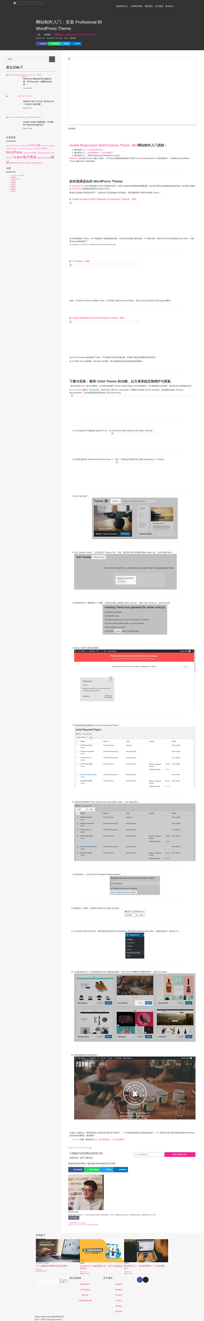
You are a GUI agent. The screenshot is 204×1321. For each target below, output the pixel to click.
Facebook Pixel (45, 145)
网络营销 (13, 189)
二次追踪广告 (27, 153)
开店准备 (13, 182)
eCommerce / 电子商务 (17, 175)
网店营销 (48, 158)
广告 (14, 157)
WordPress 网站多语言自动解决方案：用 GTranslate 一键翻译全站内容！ (37, 81)
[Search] (52, 59)
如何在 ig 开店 (50, 153)
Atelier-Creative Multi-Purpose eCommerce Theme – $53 (104, 199)
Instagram (30, 148)
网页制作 (18, 163)
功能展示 (13, 180)
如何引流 (8, 158)
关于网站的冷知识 (15, 179)
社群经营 (13, 184)
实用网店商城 (136, 6)
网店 (43, 158)
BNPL (13, 145)
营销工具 (13, 191)
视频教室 (118, 1290)
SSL (47, 148)
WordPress (14, 152)
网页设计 (23, 163)
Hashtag (24, 148)
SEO (44, 148)
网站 (91, 1147)
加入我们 (118, 1300)
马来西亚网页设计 (37, 163)
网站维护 (85, 1295)
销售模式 (29, 163)
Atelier (83, 386)
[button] (42, 44)
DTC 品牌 (35, 145)
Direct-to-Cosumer (21, 145)
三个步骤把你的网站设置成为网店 (52, 1266)
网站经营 (12, 163)
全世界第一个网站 (36, 153)
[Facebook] (140, 1280)
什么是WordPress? (95, 150)
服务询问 (170, 6)
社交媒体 (39, 158)
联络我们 (118, 1306)
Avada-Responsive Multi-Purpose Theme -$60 (103, 145)
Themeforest (77, 189)
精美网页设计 (122, 6)
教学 (19, 157)
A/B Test (8, 145)
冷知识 (44, 153)
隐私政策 (118, 1311)
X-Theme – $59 (81, 261)
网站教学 (13, 186)
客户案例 (159, 6)
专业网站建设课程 (85, 1300)
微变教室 (149, 6)
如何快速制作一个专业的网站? (100, 153)
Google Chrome (16, 148)
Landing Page (37, 148)
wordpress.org (78, 186)
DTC (29, 145)
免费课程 (47, 35)
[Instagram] (146, 1280)
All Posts (74, 1218)
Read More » (39, 1269)
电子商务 (29, 157)
